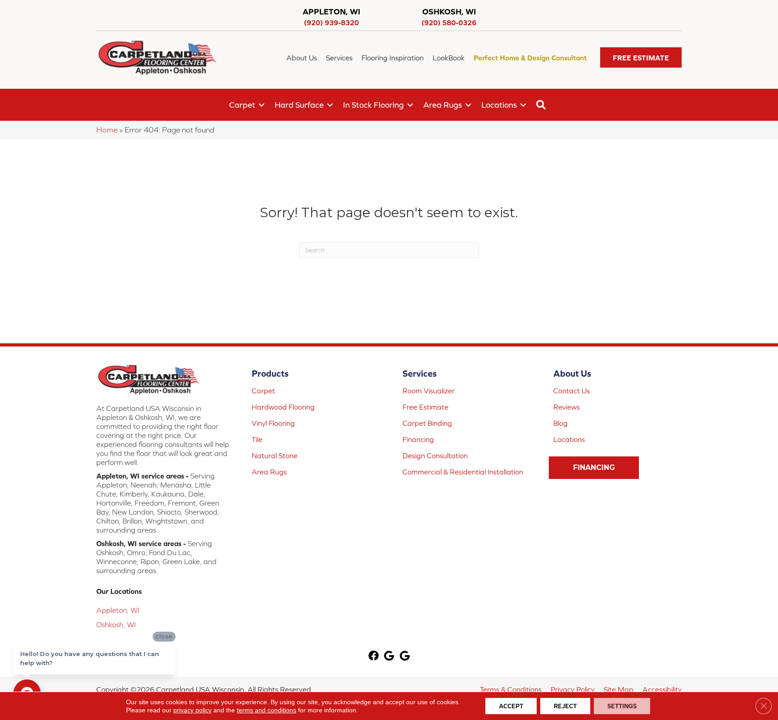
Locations (499, 104)
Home (107, 129)
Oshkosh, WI (116, 624)
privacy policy (192, 710)
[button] (641, 57)
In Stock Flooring (373, 104)
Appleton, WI (118, 610)
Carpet (242, 104)
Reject (565, 706)
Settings (622, 706)
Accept (511, 706)
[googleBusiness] (389, 656)
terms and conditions (266, 710)
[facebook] (373, 656)
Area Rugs (442, 104)
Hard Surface (299, 104)
